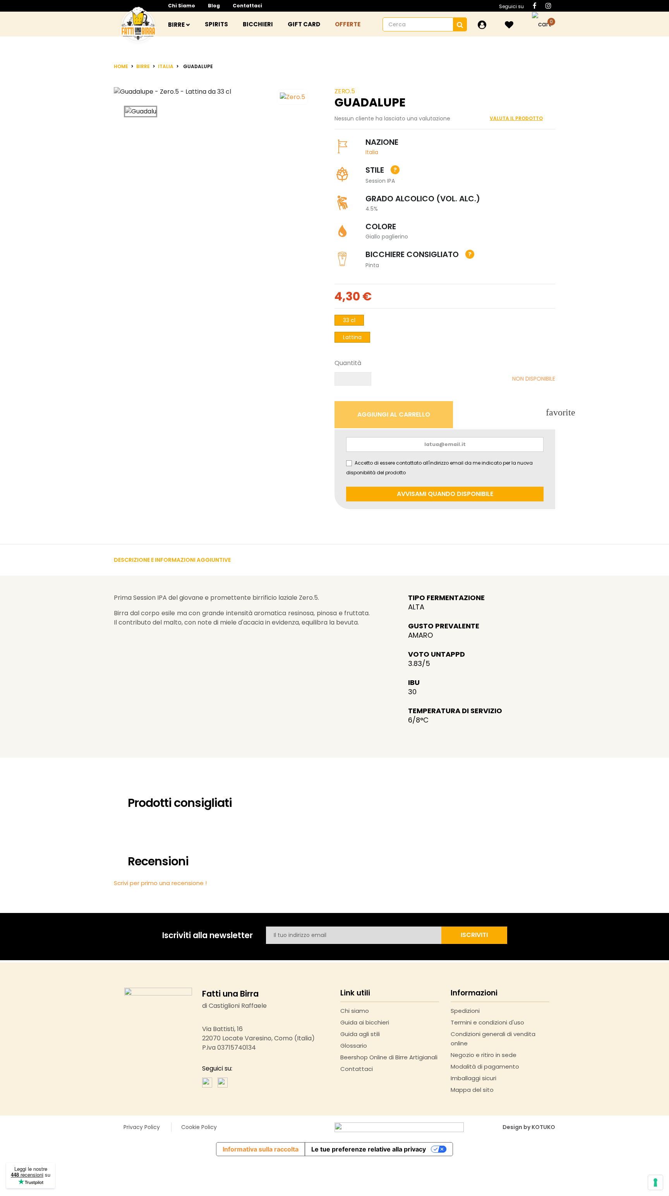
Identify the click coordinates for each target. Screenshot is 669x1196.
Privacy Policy (142, 1127)
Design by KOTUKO (529, 1127)
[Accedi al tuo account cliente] (482, 25)
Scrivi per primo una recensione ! (160, 883)
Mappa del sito (472, 1090)
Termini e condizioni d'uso (487, 1022)
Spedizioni (465, 1011)
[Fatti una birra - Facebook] (207, 1082)
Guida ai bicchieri (364, 1022)
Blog (214, 5)
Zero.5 (344, 91)
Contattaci (247, 5)
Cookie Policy (199, 1127)
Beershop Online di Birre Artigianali (388, 1057)
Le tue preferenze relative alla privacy (368, 1149)
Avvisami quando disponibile (445, 493)
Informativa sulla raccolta (260, 1149)
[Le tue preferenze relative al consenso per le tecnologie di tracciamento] (655, 1182)
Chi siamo (181, 5)
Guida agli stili (360, 1034)
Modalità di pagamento (485, 1066)
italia (371, 152)
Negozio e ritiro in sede (483, 1055)
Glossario (353, 1046)
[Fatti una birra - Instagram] (223, 1082)
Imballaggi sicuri (473, 1078)
